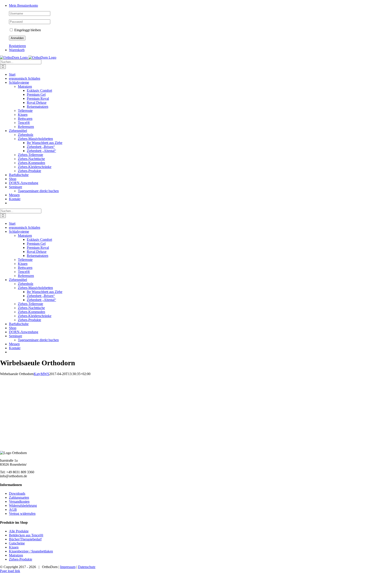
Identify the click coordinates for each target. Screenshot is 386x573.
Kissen (14, 547)
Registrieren (17, 46)
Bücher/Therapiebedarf (25, 539)
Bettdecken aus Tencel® (26, 535)
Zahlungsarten (19, 497)
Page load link (10, 571)
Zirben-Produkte (20, 559)
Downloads (17, 493)
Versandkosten (19, 501)
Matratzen (16, 555)
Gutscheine (17, 543)
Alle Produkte (19, 531)
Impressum (68, 567)
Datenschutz (86, 567)
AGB (13, 509)
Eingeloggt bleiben (27, 30)
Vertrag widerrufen (22, 513)
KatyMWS (41, 374)
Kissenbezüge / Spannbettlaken (31, 551)
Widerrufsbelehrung (23, 505)
